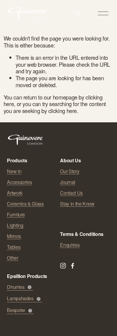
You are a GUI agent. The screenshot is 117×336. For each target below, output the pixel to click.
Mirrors (14, 236)
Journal (67, 182)
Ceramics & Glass (25, 204)
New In (14, 171)
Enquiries (70, 245)
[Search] (78, 13)
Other (12, 258)
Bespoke (16, 310)
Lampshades (20, 298)
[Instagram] (63, 266)
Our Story (69, 171)
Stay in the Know (77, 204)
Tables (13, 247)
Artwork (14, 193)
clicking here (62, 111)
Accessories (19, 182)
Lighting (15, 225)
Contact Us (71, 193)
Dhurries (15, 287)
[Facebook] (73, 266)
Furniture (16, 215)
